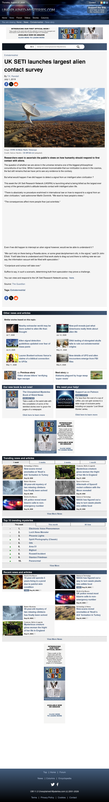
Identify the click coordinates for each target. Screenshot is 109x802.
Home (4, 17)
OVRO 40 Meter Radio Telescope (23, 150)
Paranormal (35, 560)
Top (45, 772)
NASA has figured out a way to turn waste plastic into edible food (88, 502)
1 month (92, 462)
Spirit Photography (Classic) (43, 539)
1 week (16, 462)
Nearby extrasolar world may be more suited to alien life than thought (35, 328)
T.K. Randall (13, 76)
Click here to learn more (34, 415)
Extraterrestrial (36, 22)
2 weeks (42, 462)
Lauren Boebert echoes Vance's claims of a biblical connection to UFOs (35, 358)
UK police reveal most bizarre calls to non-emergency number (35, 502)
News (11, 17)
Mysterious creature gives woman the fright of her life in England (87, 471)
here (71, 277)
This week (19, 524)
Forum (19, 17)
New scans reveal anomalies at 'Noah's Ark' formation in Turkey (36, 471)
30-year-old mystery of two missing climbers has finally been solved (35, 487)
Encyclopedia (64, 778)
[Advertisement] (54, 224)
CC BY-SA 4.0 (28, 153)
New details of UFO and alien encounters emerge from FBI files (83, 358)
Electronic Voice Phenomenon (44, 528)
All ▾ (32, 46)
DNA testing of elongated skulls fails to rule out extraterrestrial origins (85, 343)
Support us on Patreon (86, 391)
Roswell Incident (37, 553)
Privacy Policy (47, 797)
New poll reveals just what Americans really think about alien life (83, 328)
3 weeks (67, 462)
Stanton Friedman (38, 557)
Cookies (62, 797)
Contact (92, 2)
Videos (27, 17)
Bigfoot (32, 550)
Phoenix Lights (36, 535)
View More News (54, 513)
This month (53, 524)
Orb (31, 542)
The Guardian (18, 283)
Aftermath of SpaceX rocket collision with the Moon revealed (88, 487)
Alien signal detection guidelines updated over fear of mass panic (34, 343)
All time (88, 524)
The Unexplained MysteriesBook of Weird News (36, 393)
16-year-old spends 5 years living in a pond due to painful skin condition (35, 582)
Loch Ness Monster (39, 532)
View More (54, 565)
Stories (36, 17)
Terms (34, 797)
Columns (45, 17)
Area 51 (33, 546)
